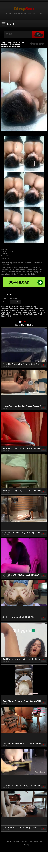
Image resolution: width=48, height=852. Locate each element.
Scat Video (15, 302)
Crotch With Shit (13, 312)
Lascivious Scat (26, 308)
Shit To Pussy (30, 314)
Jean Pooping (39, 312)
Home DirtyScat (13, 841)
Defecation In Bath (9, 308)
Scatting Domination (10, 310)
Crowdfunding (30, 307)
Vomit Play (39, 308)
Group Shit (18, 314)
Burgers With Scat (14, 307)
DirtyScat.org (24, 845)
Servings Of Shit (28, 310)
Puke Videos (6, 314)
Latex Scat (27, 312)
